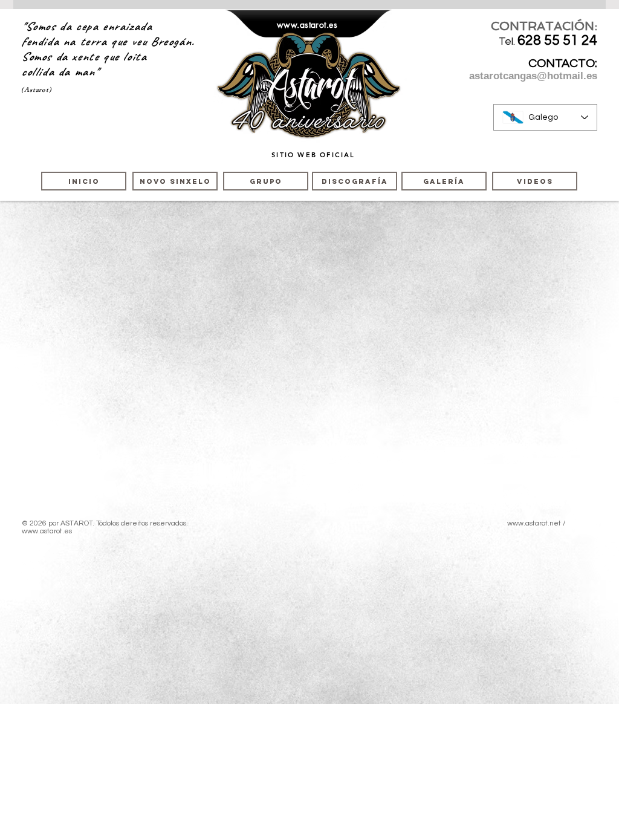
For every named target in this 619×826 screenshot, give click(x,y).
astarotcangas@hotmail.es (533, 76)
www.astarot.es (307, 24)
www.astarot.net (534, 523)
